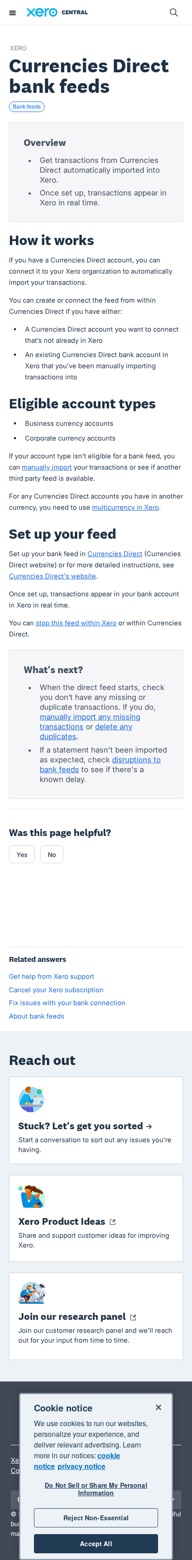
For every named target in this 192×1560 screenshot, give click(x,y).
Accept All (96, 1543)
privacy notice (81, 1466)
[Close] (158, 1407)
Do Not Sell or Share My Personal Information (96, 1489)
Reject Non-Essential (96, 1517)
